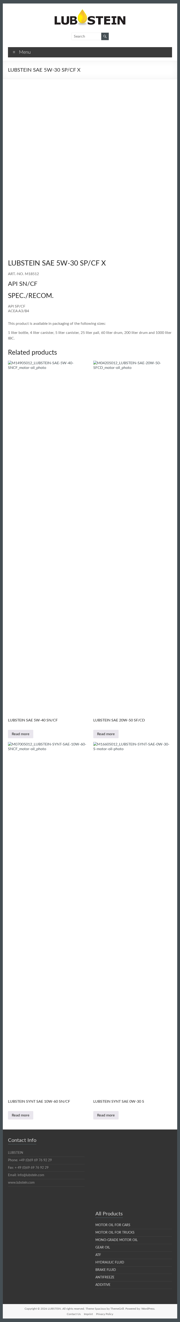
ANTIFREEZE (104, 1277)
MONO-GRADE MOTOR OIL (116, 1240)
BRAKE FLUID (105, 1270)
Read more (21, 734)
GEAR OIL (102, 1247)
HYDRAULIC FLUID (109, 1262)
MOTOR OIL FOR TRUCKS (115, 1232)
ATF (98, 1255)
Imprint (88, 1314)
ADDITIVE (102, 1285)
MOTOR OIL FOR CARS (112, 1225)
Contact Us (74, 1314)
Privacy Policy (104, 1314)
